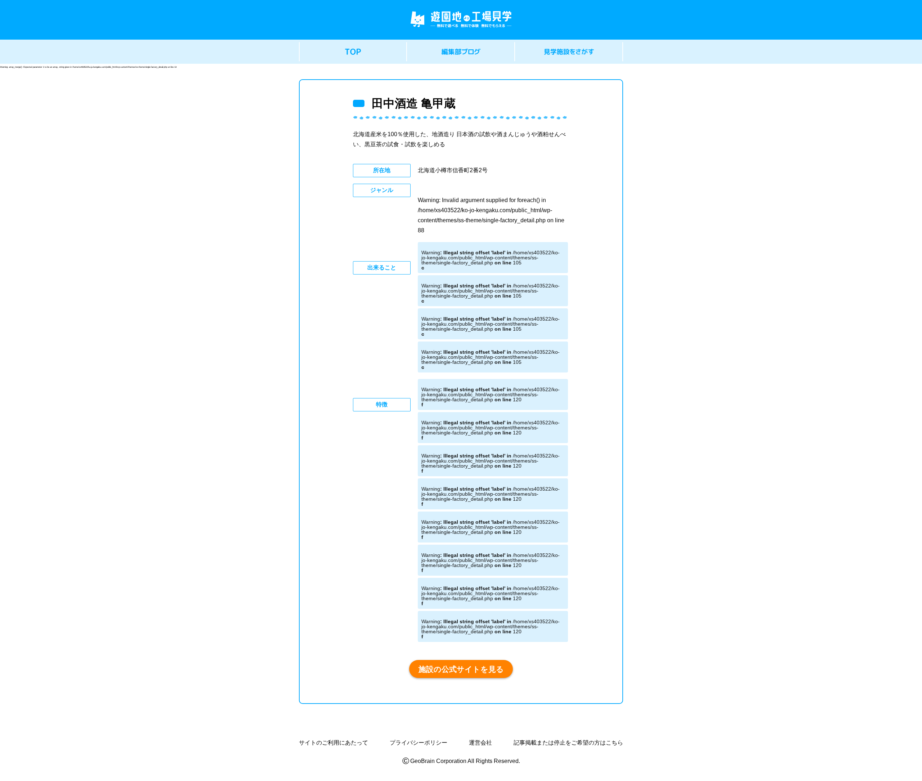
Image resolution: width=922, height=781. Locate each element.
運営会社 (480, 743)
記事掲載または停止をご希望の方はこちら (568, 743)
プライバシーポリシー (418, 743)
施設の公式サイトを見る (461, 669)
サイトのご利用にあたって (333, 743)
